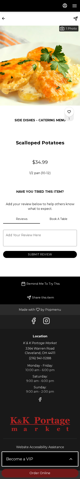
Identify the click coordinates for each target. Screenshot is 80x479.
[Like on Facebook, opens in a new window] (33, 322)
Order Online (40, 473)
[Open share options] (75, 19)
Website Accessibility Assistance (40, 447)
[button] (4, 18)
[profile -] (65, 5)
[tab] (21, 219)
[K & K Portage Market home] (20, 6)
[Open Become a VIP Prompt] (71, 459)
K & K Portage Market (40, 424)
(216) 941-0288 (40, 358)
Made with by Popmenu (32, 309)
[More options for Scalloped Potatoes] (69, 111)
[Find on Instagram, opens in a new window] (46, 322)
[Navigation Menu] (74, 6)
